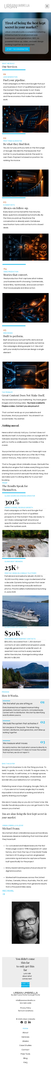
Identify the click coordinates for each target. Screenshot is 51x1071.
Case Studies (25, 1045)
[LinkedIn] (29, 1022)
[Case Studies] (14, 1045)
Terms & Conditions (25, 1011)
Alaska (25, 1041)
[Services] (14, 1037)
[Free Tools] (14, 1054)
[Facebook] (21, 1022)
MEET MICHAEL (8, 891)
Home (25, 1028)
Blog (25, 1058)
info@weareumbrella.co (25, 1000)
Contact (25, 1050)
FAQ (25, 1062)
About (25, 1033)
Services (25, 1037)
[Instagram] (25, 1022)
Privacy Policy (25, 1008)
